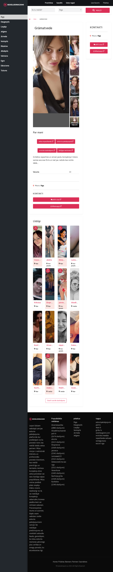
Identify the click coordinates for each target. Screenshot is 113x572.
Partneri (75, 562)
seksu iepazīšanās (45, 141)
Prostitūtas (49, 3)
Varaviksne (38, 260)
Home (55, 562)
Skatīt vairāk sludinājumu (56, 400)
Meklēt (99, 10)
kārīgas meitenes (65, 150)
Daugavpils (78, 425)
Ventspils (77, 430)
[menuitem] (95, 3)
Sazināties (83, 562)
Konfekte (38, 345)
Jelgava (76, 435)
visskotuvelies (52, 387)
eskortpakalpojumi (103, 422)
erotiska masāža (102, 435)
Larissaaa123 (76, 260)
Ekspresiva (50, 302)
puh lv (98, 425)
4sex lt (98, 427)
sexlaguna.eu (101, 441)
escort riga (100, 443)
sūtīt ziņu (56, 199)
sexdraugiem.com (103, 433)
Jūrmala (77, 433)
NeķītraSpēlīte (65, 387)
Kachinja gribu (40, 387)
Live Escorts (95, 3)
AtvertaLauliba (52, 345)
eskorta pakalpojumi (64, 141)
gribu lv (99, 430)
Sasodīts (59, 3)
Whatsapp (56, 206)
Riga (42, 186)
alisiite (49, 260)
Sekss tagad (70, 3)
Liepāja (75, 306)
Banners (68, 562)
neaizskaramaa (77, 387)
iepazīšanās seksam (103, 438)
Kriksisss (37, 302)
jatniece (62, 302)
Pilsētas (106, 3)
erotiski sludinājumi (46, 150)
